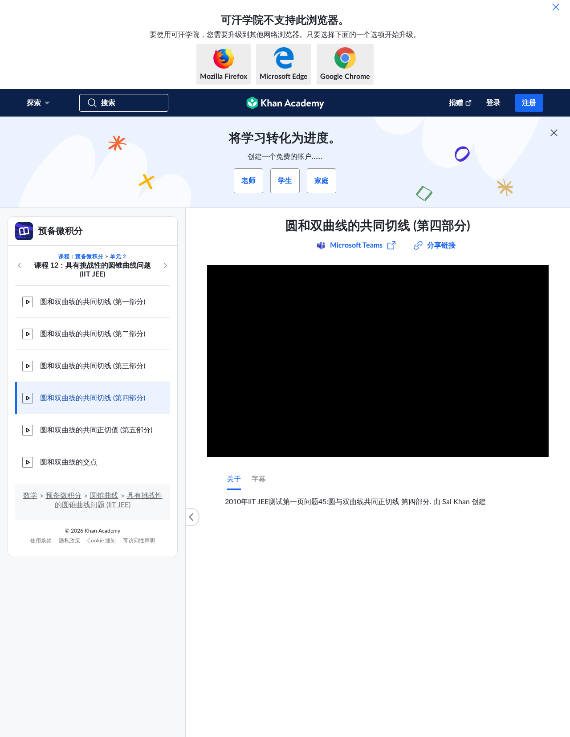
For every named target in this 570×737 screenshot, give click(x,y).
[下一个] (165, 265)
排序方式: (381, 641)
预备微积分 (63, 495)
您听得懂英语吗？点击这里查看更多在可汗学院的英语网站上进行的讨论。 (360, 720)
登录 (493, 102)
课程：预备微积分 (80, 256)
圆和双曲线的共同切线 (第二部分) (92, 334)
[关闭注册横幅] (554, 133)
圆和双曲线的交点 (68, 462)
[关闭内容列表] (192, 517)
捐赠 (456, 102)
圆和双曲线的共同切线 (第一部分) (92, 301)
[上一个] (19, 265)
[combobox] (438, 641)
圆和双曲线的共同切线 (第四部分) (92, 398)
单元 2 (118, 256)
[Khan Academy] (285, 103)
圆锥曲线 (104, 495)
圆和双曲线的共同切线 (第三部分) (92, 366)
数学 (30, 495)
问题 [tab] (243, 535)
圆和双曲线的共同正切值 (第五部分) (96, 430)
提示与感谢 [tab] (278, 535)
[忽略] (556, 7)
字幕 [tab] (259, 479)
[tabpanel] (378, 498)
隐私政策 (69, 540)
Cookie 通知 (101, 540)
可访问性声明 (139, 540)
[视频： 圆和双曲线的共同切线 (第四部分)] (378, 361)
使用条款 (41, 540)
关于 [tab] (234, 479)
